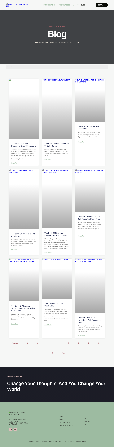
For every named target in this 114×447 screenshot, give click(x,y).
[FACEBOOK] (10, 429)
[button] (49, 5)
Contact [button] (102, 5)
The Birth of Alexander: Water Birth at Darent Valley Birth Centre (23, 308)
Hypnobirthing (49, 5)
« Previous (14, 343)
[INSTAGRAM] (15, 429)
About (75, 5)
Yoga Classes (64, 5)
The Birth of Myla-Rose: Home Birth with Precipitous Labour (90, 320)
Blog (83, 5)
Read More (14, 163)
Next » (64, 353)
